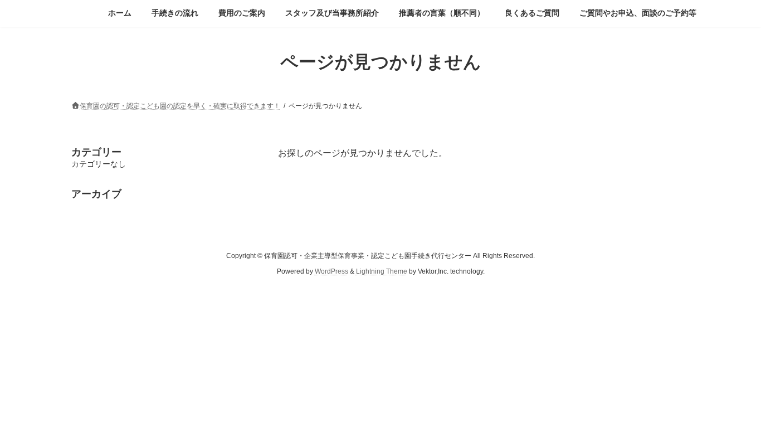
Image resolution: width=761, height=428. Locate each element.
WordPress (331, 271)
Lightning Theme (381, 271)
